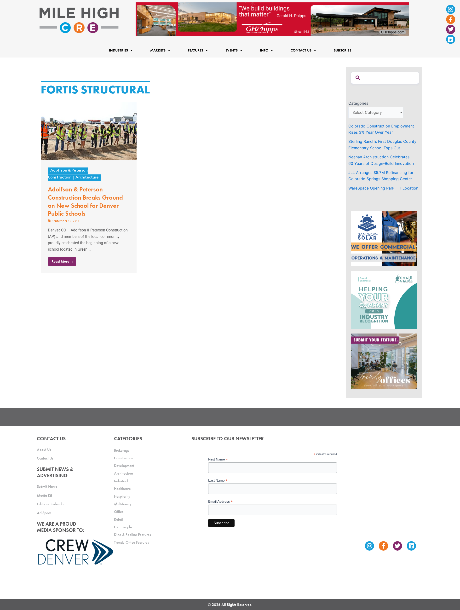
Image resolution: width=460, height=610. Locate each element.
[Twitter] (450, 29)
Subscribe (342, 50)
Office (119, 511)
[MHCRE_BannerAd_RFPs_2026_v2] (272, 19)
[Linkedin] (450, 39)
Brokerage (122, 450)
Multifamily (123, 503)
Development (124, 465)
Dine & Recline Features (132, 534)
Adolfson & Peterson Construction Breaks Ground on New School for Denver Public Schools (85, 201)
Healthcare (122, 488)
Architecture (86, 177)
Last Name (218, 480)
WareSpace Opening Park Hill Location (383, 188)
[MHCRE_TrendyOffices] (384, 360)
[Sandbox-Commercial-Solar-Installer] (384, 238)
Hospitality (122, 496)
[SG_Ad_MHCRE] (384, 299)
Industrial (121, 480)
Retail (118, 519)
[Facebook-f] (450, 19)
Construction (123, 457)
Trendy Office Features (131, 542)
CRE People (123, 526)
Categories (358, 103)
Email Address (220, 501)
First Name (218, 459)
